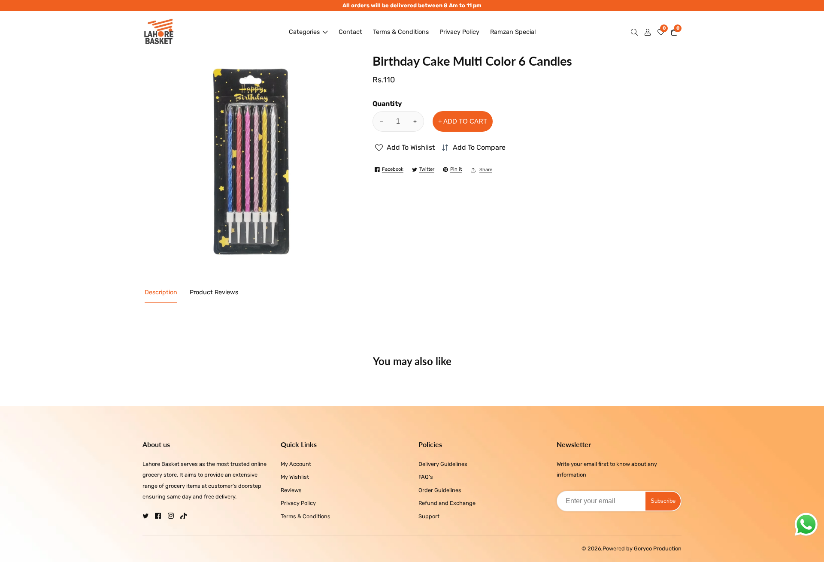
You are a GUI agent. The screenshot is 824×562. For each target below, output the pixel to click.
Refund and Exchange (447, 503)
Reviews (291, 490)
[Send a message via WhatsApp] (806, 524)
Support (428, 516)
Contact (350, 32)
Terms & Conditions (401, 32)
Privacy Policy (459, 32)
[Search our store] (636, 32)
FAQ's (425, 477)
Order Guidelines (439, 490)
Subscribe (663, 501)
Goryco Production (658, 549)
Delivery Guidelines (442, 464)
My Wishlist (295, 477)
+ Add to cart (462, 121)
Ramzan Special (513, 32)
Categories (304, 32)
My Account (296, 464)
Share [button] (485, 169)
